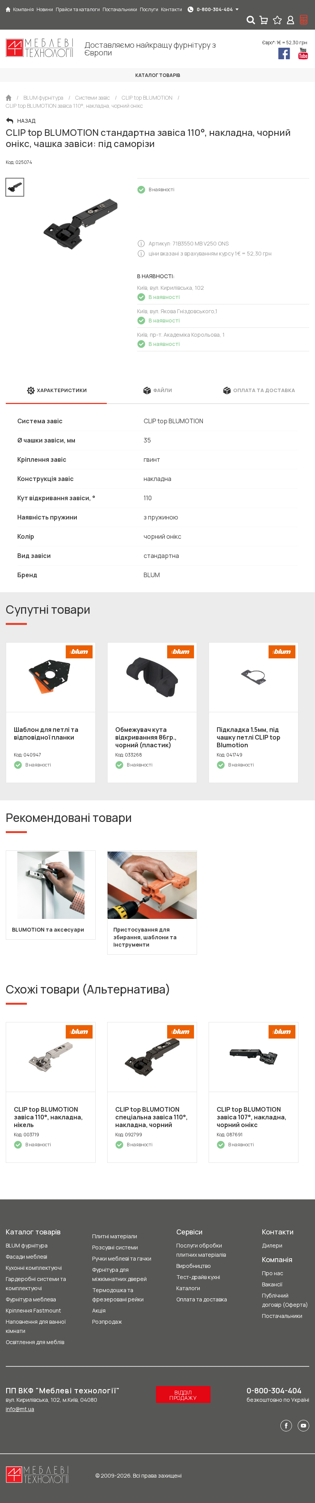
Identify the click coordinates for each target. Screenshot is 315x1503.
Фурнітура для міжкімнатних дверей (119, 1274)
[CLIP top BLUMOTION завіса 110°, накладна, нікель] (50, 1057)
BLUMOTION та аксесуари (48, 929)
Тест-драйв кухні (198, 1277)
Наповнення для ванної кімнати (36, 1326)
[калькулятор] (303, 20)
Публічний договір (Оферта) (285, 1300)
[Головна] (8, 9)
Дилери (272, 1245)
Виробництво (193, 1265)
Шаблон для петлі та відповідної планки (46, 733)
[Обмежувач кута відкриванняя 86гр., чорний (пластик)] (152, 677)
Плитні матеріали (114, 1236)
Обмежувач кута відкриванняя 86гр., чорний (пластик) (146, 737)
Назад (26, 121)
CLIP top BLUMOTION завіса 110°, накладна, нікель (48, 1117)
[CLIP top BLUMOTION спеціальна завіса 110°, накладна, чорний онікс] (152, 1057)
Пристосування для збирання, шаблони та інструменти (145, 937)
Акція (99, 1310)
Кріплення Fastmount (33, 1310)
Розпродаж (107, 1321)
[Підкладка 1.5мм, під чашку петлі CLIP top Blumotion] (253, 677)
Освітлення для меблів (35, 1342)
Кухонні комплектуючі (34, 1267)
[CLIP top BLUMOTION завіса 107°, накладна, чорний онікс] (253, 1057)
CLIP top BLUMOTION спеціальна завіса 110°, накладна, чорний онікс (151, 1121)
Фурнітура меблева (31, 1299)
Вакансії (272, 1284)
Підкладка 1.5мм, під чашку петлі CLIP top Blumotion (248, 737)
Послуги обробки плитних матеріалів (201, 1250)
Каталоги (188, 1288)
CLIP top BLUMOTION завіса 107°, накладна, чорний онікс (252, 1117)
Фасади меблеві (26, 1256)
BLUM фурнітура (27, 1245)
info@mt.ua (20, 1409)
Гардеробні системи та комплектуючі (36, 1283)
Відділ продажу (183, 1395)
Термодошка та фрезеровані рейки (118, 1294)
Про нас (272, 1273)
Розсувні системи (115, 1247)
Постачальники (282, 1315)
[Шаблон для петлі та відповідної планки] (50, 677)
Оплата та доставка (201, 1299)
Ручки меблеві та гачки (121, 1258)
